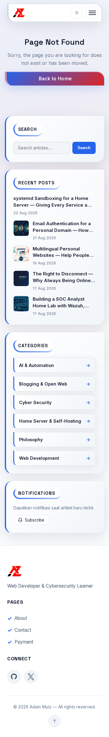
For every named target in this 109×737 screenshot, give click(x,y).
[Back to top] (54, 721)
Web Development (39, 458)
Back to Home (55, 79)
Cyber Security (35, 402)
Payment (24, 642)
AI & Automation (36, 365)
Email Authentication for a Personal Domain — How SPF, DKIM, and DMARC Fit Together (62, 227)
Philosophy (31, 439)
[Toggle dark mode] (76, 12)
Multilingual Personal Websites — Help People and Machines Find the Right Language (61, 252)
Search (84, 147)
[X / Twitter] (31, 676)
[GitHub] (14, 676)
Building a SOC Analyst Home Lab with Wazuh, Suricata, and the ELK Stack (63, 302)
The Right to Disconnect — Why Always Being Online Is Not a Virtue (63, 277)
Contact (23, 630)
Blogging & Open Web (43, 383)
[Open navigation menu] (92, 12)
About (21, 618)
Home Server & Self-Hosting (50, 421)
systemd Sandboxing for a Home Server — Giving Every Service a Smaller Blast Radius (50, 201)
